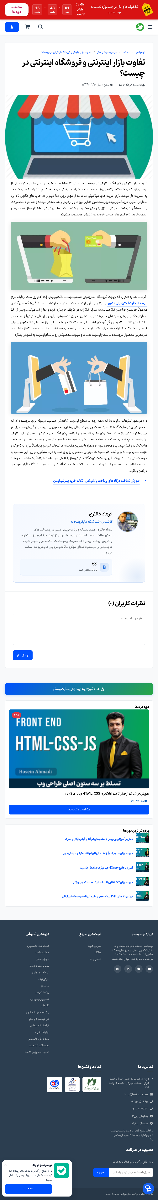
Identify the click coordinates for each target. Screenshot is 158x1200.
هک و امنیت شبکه (39, 966)
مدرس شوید (94, 946)
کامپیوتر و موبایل (39, 999)
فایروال (45, 1006)
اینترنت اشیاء (42, 1032)
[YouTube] (149, 969)
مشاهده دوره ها (16, 9)
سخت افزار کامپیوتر (38, 1039)
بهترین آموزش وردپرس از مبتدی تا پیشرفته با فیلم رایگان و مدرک (99, 839)
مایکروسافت (42, 953)
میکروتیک (43, 979)
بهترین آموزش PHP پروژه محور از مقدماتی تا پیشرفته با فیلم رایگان (97, 897)
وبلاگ (97, 953)
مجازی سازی (42, 959)
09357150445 (139, 1102)
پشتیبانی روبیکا (140, 1116)
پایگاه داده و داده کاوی (37, 1012)
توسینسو (140, 52)
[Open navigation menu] (150, 27)
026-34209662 (139, 1109)
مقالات (126, 52)
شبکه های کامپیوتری (37, 946)
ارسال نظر (23, 655)
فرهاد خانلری (125, 85)
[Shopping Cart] (28, 27)
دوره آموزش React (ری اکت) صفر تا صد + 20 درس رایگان (103, 882)
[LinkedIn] (128, 969)
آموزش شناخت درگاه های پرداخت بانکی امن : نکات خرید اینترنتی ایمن (96, 480)
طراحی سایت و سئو (107, 52)
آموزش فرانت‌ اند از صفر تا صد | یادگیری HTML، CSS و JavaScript (106, 793)
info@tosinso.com (136, 1095)
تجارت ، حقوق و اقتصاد (37, 1052)
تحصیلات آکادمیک (39, 1046)
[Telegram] (139, 969)
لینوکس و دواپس (40, 972)
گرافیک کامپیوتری (39, 1026)
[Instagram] (117, 969)
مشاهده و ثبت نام (79, 809)
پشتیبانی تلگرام (140, 1124)
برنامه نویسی (42, 992)
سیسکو (45, 986)
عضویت (101, 1172)
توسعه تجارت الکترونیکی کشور (127, 303)
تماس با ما (95, 959)
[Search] (41, 27)
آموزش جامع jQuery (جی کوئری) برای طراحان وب (106, 868)
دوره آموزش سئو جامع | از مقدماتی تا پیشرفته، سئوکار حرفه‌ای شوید (97, 853)
